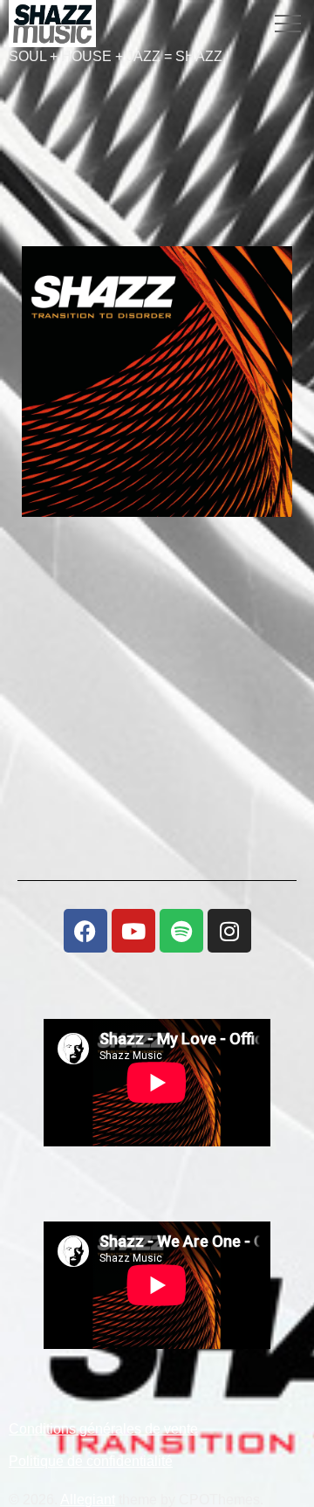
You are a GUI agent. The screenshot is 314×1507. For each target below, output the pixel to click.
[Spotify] (181, 931)
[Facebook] (85, 931)
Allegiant (87, 1499)
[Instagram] (229, 931)
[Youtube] (133, 931)
